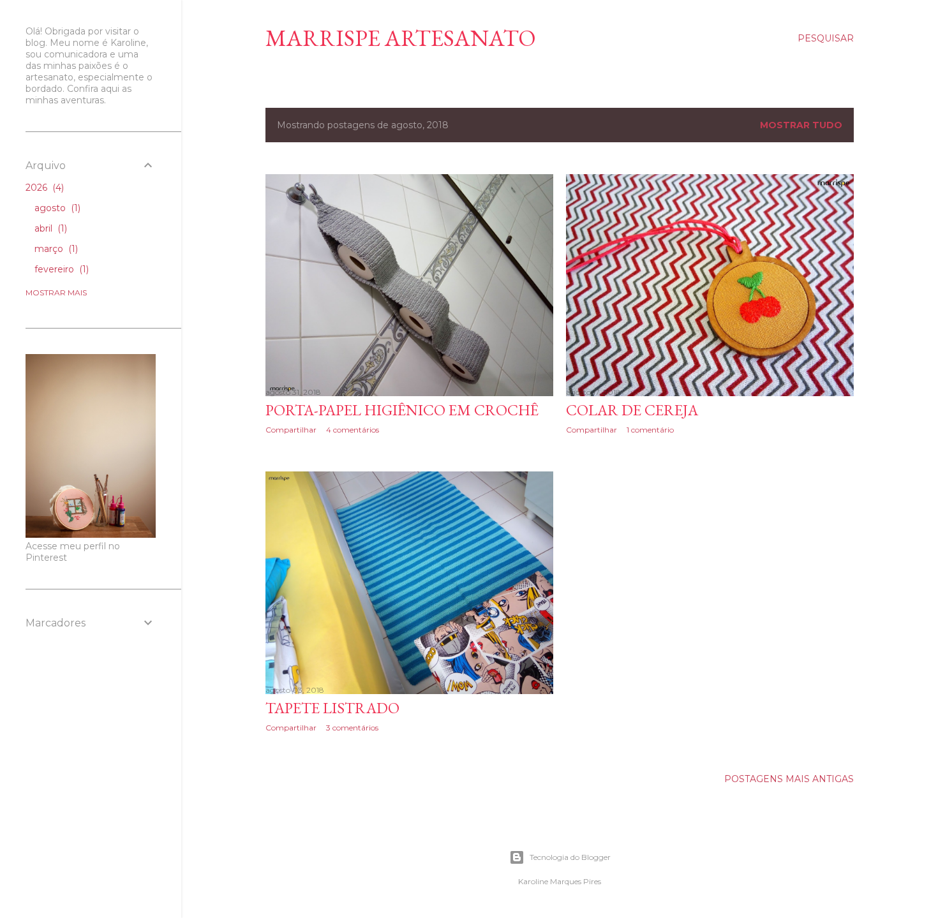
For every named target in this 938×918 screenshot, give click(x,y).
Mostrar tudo (801, 125)
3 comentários (352, 727)
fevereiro (60, 269)
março (54, 249)
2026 (43, 187)
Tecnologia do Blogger (570, 857)
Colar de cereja (632, 410)
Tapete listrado (332, 708)
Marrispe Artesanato (400, 38)
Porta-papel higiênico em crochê (402, 410)
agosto (56, 208)
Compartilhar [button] (290, 429)
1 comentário (650, 429)
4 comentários (352, 429)
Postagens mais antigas (789, 779)
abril (49, 228)
